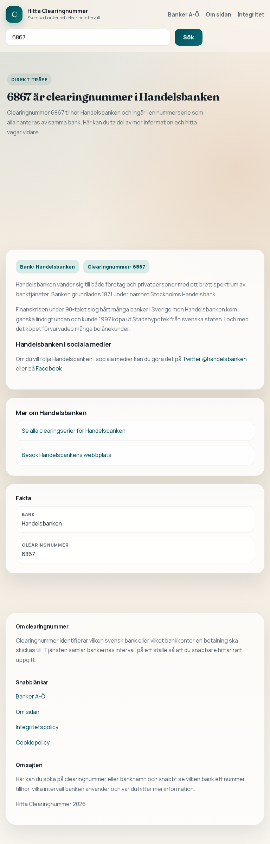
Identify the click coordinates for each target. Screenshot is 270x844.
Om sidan (218, 14)
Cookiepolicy (33, 742)
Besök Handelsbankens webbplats (66, 455)
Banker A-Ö (183, 14)
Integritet (251, 14)
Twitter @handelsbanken (214, 359)
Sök (188, 37)
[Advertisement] (135, 193)
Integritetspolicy (37, 727)
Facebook (49, 368)
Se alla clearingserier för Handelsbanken (74, 430)
